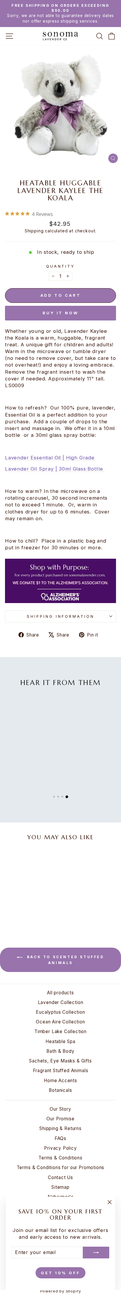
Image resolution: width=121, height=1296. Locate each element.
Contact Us (60, 1177)
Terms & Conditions (60, 1158)
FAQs (60, 1138)
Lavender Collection (60, 1002)
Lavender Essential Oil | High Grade (50, 458)
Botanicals (60, 1090)
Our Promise (60, 1119)
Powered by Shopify (60, 1291)
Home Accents (60, 1080)
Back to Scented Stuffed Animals (64, 960)
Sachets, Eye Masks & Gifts (60, 1061)
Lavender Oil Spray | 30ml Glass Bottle (55, 469)
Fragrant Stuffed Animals (60, 1070)
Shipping (34, 230)
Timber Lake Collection (60, 1031)
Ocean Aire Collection (60, 1022)
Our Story (60, 1109)
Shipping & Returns (60, 1128)
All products (60, 992)
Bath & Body (60, 1051)
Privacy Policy (60, 1148)
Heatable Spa (60, 1041)
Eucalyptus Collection (60, 1012)
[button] (54, 797)
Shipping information (60, 616)
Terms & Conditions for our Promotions (61, 1167)
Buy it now (60, 312)
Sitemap (60, 1187)
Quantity (60, 266)
